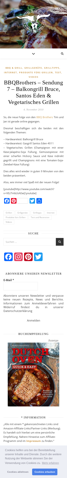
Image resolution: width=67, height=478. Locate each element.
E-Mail (8, 280)
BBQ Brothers (44, 117)
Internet (10, 72)
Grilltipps (51, 67)
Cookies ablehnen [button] (18, 471)
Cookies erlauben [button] (45, 471)
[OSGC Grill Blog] (33, 21)
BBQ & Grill (13, 67)
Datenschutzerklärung (17, 311)
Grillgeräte (33, 67)
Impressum (33, 441)
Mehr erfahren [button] (50, 463)
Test (58, 72)
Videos (33, 77)
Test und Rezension (40, 217)
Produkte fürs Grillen (36, 72)
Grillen (9, 212)
